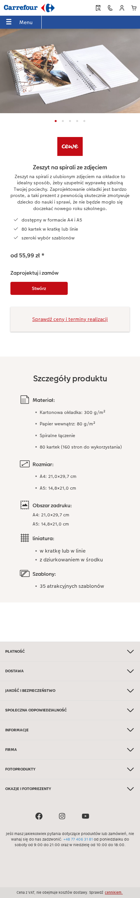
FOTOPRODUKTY (20, 769)
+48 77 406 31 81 (78, 839)
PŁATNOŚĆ (15, 651)
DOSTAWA (14, 671)
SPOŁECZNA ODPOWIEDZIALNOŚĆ (36, 710)
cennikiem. (114, 892)
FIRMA (11, 749)
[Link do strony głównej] (29, 8)
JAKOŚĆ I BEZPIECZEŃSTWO (30, 690)
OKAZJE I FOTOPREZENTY (28, 788)
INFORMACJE (17, 730)
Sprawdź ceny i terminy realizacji (70, 319)
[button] (122, 8)
